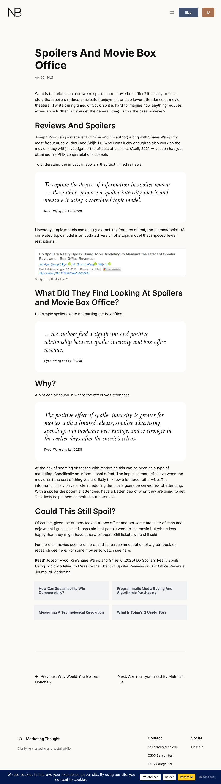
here (81, 544)
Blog (188, 12)
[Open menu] (171, 12)
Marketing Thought (43, 739)
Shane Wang (159, 137)
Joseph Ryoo (46, 137)
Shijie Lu (95, 143)
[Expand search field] (208, 12)
